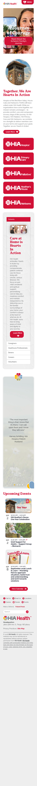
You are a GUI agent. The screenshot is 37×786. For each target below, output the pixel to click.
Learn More (10, 132)
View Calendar (17, 589)
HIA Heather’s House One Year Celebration (20, 518)
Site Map (21, 629)
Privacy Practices (9, 629)
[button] (15, 52)
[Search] (27, 611)
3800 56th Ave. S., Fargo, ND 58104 (16, 625)
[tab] (14, 484)
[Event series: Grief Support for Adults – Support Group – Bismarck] (26, 540)
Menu (29, 2)
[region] (18, 281)
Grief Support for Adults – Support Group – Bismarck (21, 544)
